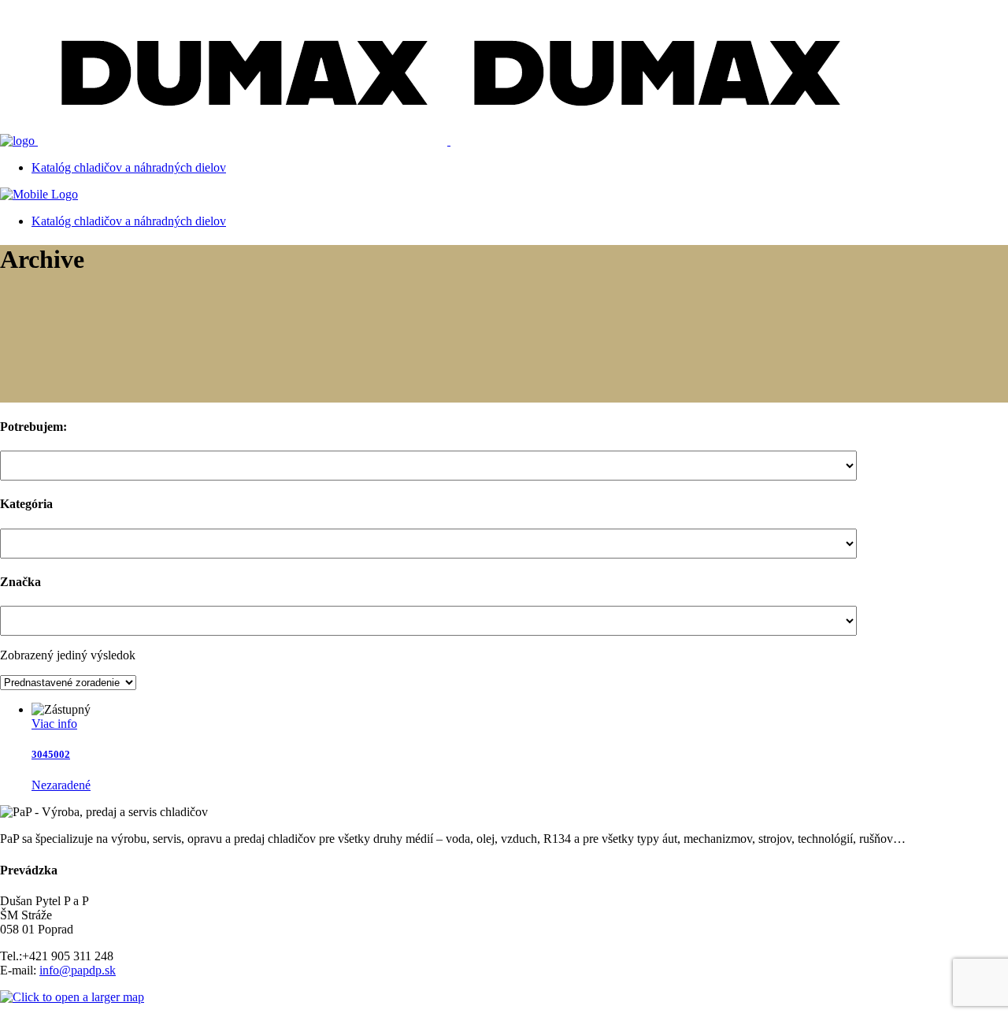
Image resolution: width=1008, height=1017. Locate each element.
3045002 (51, 754)
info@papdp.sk (77, 970)
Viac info (54, 723)
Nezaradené (61, 785)
